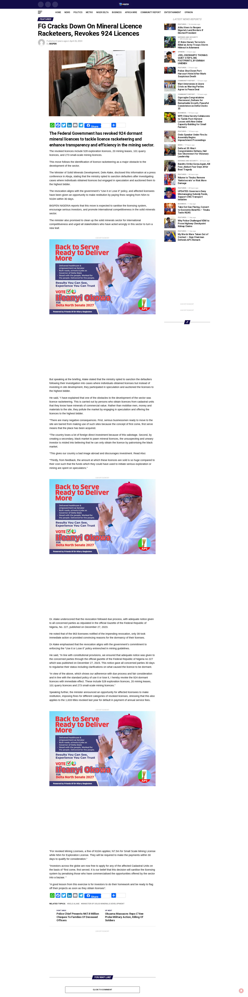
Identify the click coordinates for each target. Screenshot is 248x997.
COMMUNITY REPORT (151, 12)
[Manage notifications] (241, 990)
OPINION (189, 12)
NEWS (67, 12)
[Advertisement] (102, 321)
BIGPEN (53, 44)
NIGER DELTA (102, 12)
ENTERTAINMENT (172, 12)
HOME (58, 12)
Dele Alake (74, 904)
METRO (89, 12)
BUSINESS (117, 12)
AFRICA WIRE (131, 12)
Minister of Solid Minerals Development (103, 904)
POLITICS (77, 12)
